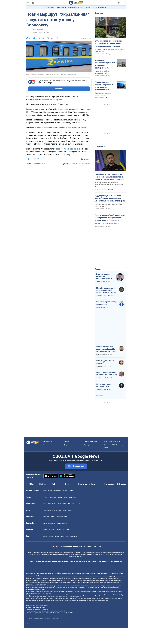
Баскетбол (53, 497)
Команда (66, 441)
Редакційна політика (39, 163)
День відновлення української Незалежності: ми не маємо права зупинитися (104, 276)
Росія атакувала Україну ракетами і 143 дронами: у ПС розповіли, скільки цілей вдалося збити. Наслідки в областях (110, 218)
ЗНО (73, 503)
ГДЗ (44, 503)
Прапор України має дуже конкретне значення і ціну (106, 373)
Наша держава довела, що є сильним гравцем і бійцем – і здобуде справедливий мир (109, 184)
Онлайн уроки (61, 503)
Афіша (45, 536)
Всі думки (100, 396)
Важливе (99, 13)
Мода (62, 536)
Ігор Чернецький (101, 378)
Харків (50, 490)
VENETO (88, 7)
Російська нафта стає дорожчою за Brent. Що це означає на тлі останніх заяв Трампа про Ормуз (106, 349)
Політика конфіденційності (112, 441)
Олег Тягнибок (100, 281)
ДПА (69, 503)
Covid (67, 529)
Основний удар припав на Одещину (107, 223)
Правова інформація (90, 441)
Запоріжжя (57, 490)
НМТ (78, 503)
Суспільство (109, 484)
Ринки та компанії (38, 29)
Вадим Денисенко (101, 354)
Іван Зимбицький (101, 366)
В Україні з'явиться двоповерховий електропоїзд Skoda (60, 127)
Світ (54, 484)
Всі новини (121, 484)
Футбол (45, 497)
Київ (44, 490)
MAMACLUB (60, 529)
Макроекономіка (62, 523)
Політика (42, 484)
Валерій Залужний (101, 295)
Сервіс (70, 510)
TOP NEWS (100, 146)
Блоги (93, 484)
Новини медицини (49, 529)
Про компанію (47, 441)
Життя (68, 484)
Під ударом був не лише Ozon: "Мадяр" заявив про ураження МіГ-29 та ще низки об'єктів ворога (110, 198)
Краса (57, 536)
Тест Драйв (47, 510)
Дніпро (65, 490)
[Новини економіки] (66, 164)
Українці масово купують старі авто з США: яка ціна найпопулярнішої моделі (104, 86)
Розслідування (84, 484)
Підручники (51, 503)
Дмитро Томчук (100, 307)
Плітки (51, 536)
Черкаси (71, 490)
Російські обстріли (99, 7)
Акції (64, 510)
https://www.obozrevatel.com (94, 573)
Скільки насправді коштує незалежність (106, 303)
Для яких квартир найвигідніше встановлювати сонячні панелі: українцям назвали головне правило (108, 43)
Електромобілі (56, 510)
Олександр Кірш (101, 389)
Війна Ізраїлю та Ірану (75, 7)
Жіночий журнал (71, 536)
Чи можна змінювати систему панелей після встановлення (109, 50)
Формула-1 (72, 497)
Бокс (65, 497)
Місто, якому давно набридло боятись (103, 385)
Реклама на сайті (48, 445)
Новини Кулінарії (61, 516)
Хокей (60, 497)
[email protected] (50, 613)
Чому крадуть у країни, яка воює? (105, 362)
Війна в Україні (61, 7)
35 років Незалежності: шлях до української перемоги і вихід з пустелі (106, 290)
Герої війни (50, 7)
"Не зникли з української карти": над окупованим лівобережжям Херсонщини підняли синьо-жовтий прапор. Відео (105, 64)
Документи (67, 445)
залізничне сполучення (52, 99)
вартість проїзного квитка (68, 149)
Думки (98, 269)
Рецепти (46, 516)
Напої (52, 516)
